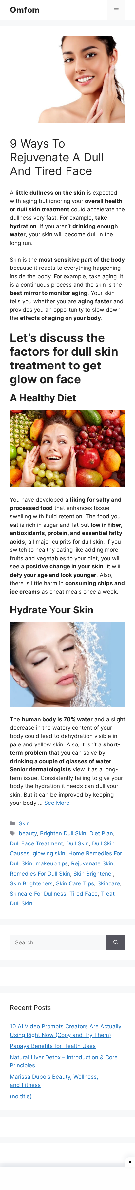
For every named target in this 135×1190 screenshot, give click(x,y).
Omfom (25, 10)
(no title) (21, 1096)
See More (56, 803)
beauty (28, 833)
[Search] (115, 943)
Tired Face (83, 893)
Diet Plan (101, 833)
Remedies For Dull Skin (40, 873)
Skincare (108, 883)
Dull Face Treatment (36, 843)
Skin (24, 823)
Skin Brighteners (31, 883)
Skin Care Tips (75, 883)
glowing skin (49, 853)
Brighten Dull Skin (63, 833)
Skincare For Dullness (38, 893)
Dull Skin (77, 843)
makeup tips (52, 863)
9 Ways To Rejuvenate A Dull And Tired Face (57, 157)
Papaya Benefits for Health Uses (53, 1046)
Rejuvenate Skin (92, 863)
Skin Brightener (93, 873)
